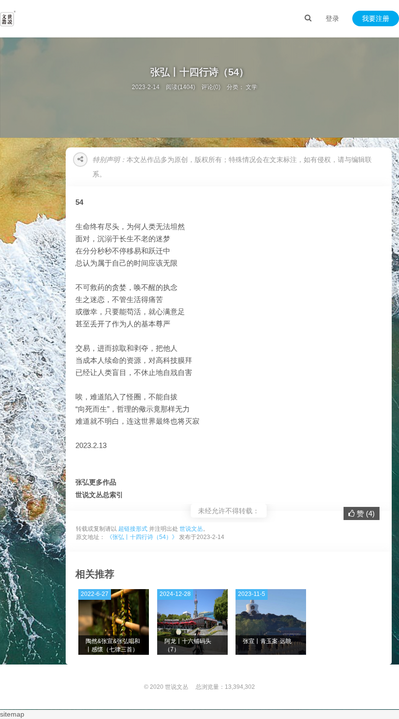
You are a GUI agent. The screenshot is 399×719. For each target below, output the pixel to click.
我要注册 (375, 18)
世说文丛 (191, 528)
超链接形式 (132, 528)
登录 (332, 18)
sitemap (12, 714)
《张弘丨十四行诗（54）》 (142, 537)
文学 (251, 87)
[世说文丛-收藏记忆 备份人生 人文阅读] (8, 18)
